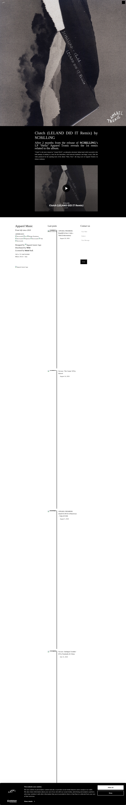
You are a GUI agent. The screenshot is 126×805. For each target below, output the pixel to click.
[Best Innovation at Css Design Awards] (25, 236)
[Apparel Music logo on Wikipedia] (21, 267)
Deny (110, 793)
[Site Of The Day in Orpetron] (26, 238)
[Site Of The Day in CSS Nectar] (41, 238)
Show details (28, 801)
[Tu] (33, 245)
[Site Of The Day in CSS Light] (34, 238)
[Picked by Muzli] (19, 241)
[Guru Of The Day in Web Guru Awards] (19, 238)
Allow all (110, 787)
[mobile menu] (123, 2)
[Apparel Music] (3, 2)
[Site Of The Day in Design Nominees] (33, 236)
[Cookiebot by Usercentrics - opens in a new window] (12, 801)
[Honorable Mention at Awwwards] (19, 236)
